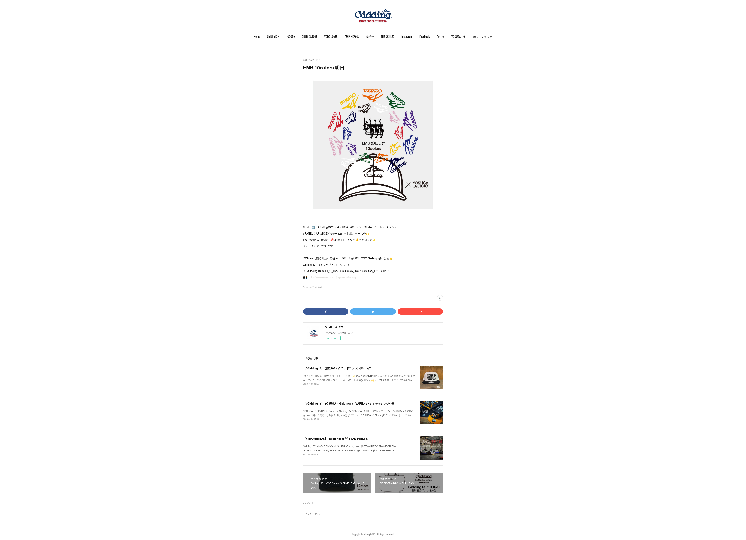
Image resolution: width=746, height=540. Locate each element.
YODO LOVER (331, 36)
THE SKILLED (387, 36)
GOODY (291, 36)
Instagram (406, 36)
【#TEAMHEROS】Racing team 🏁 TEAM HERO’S (335, 439)
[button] (257, 36)
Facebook (424, 36)
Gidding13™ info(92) (312, 287)
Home (257, 36)
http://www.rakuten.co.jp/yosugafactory (332, 277)
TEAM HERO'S (352, 36)
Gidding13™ (273, 36)
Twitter (440, 36)
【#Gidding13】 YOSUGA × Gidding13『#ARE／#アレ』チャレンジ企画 (348, 403)
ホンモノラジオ (482, 36)
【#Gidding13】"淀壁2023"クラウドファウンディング (337, 368)
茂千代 (370, 36)
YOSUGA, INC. (458, 36)
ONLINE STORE (309, 36)
